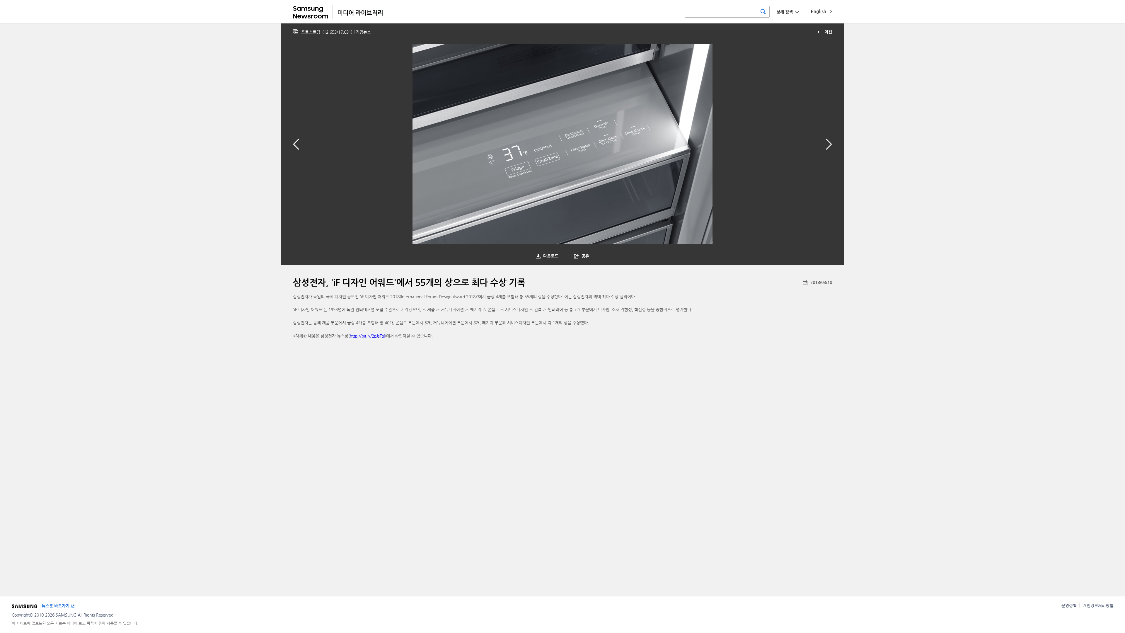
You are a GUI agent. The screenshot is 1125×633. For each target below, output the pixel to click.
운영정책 (1069, 605)
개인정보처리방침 (1098, 605)
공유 (585, 256)
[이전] (296, 144)
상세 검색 (784, 12)
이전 (828, 32)
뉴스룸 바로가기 (55, 606)
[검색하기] (763, 11)
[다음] (829, 144)
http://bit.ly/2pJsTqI (367, 335)
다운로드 (550, 256)
